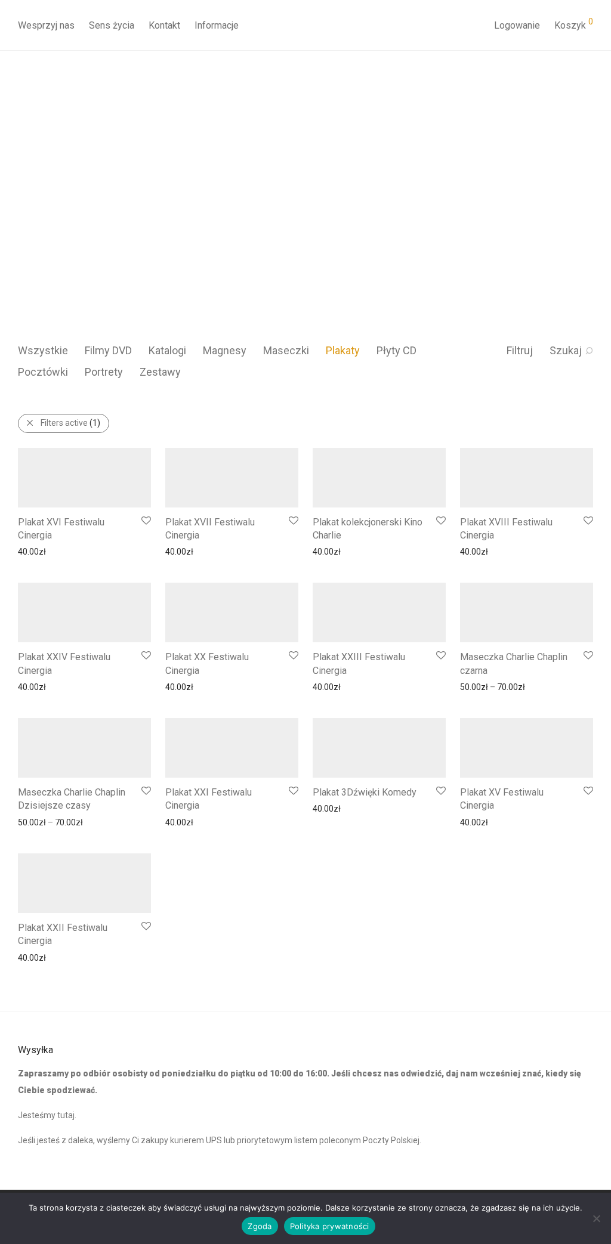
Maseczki (286, 350)
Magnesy (224, 350)
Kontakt (164, 25)
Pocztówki (43, 372)
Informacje (217, 25)
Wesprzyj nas (46, 25)
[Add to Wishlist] (145, 521)
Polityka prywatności (329, 1226)
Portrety (104, 372)
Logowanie (517, 25)
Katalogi (167, 350)
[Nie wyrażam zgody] (596, 1218)
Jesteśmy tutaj (46, 1115)
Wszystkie (43, 350)
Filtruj (520, 350)
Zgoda (259, 1226)
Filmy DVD (108, 350)
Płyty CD (396, 350)
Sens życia (111, 25)
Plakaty (343, 350)
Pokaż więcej (36, 551)
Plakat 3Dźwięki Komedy (364, 792)
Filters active (70, 423)
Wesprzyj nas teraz (96, 228)
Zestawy (160, 372)
